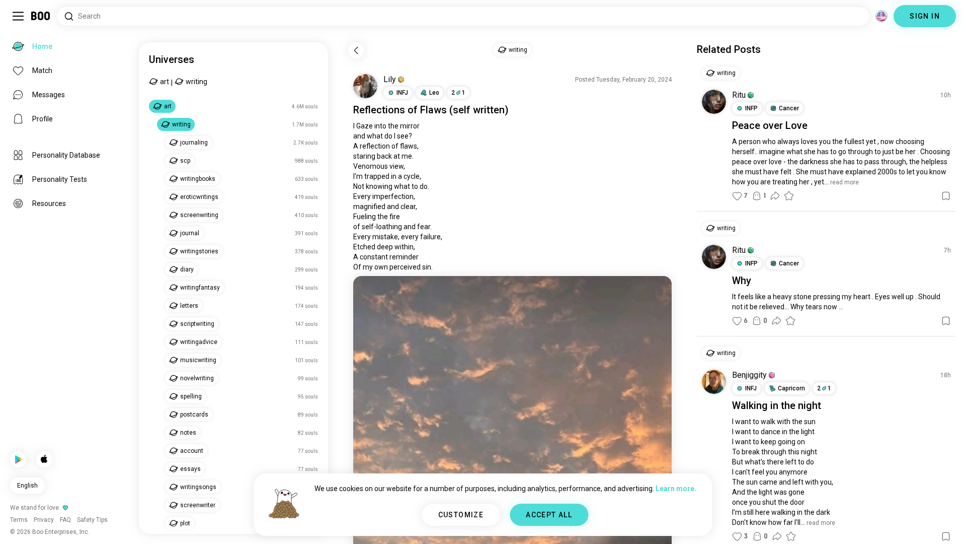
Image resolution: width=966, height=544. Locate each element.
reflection (375, 146)
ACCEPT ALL (549, 515)
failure (430, 237)
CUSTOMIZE (461, 515)
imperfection (393, 196)
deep (385, 247)
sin (426, 267)
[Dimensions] (881, 16)
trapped (376, 176)
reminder (404, 257)
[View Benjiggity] (714, 382)
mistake (385, 237)
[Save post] (946, 196)
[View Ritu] (714, 102)
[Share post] (775, 196)
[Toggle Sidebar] (18, 16)
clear (408, 206)
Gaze (364, 126)
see (403, 136)
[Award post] (789, 196)
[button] (401, 80)
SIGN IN (925, 16)
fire (394, 217)
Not (358, 186)
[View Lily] (365, 86)
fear (423, 227)
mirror (410, 126)
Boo (41, 16)
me (406, 156)
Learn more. (676, 489)
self (461, 110)
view (396, 166)
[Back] (356, 50)
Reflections (379, 110)
